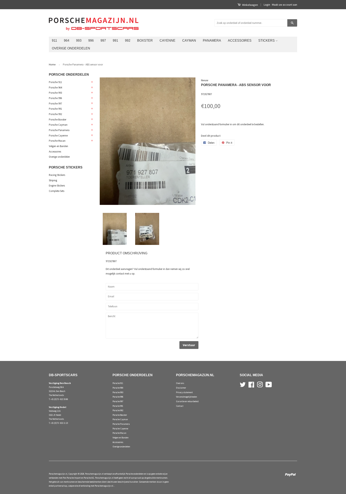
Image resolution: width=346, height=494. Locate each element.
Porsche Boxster (57, 119)
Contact (179, 406)
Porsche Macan (57, 140)
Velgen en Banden (58, 146)
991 (115, 40)
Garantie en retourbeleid (187, 401)
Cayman (189, 40)
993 (78, 40)
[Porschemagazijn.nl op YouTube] (269, 384)
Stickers (267, 40)
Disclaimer (181, 387)
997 (103, 40)
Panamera (212, 40)
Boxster (145, 40)
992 (127, 40)
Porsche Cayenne (58, 135)
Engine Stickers (57, 185)
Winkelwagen (249, 5)
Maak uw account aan (284, 4)
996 (91, 40)
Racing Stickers (57, 175)
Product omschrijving (126, 253)
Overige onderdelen (71, 48)
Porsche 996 (55, 98)
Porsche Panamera (59, 130)
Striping (53, 180)
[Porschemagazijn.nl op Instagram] (260, 384)
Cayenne (167, 40)
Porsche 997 (55, 103)
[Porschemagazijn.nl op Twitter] (243, 384)
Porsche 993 (55, 92)
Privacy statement (184, 392)
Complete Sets (56, 191)
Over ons (180, 383)
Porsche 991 (55, 108)
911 (54, 40)
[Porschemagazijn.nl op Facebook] (251, 384)
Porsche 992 (55, 114)
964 (66, 40)
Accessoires (239, 40)
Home (52, 64)
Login (267, 4)
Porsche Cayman (58, 124)
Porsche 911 (55, 82)
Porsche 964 (55, 87)
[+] (92, 82)
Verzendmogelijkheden (186, 396)
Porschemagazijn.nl (58, 473)
